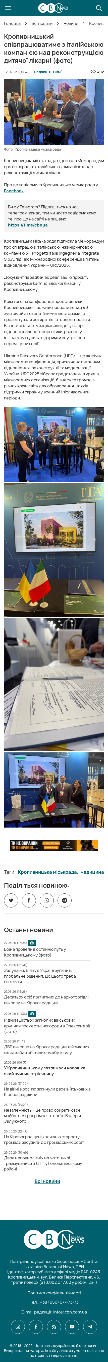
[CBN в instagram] (18, 1327)
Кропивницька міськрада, (48, 872)
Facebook (14, 191)
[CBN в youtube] (72, 1327)
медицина (92, 872)
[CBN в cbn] (54, 1327)
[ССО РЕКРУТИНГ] (54, 845)
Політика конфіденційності (54, 1293)
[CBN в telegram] (90, 1327)
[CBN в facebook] (36, 1327)
